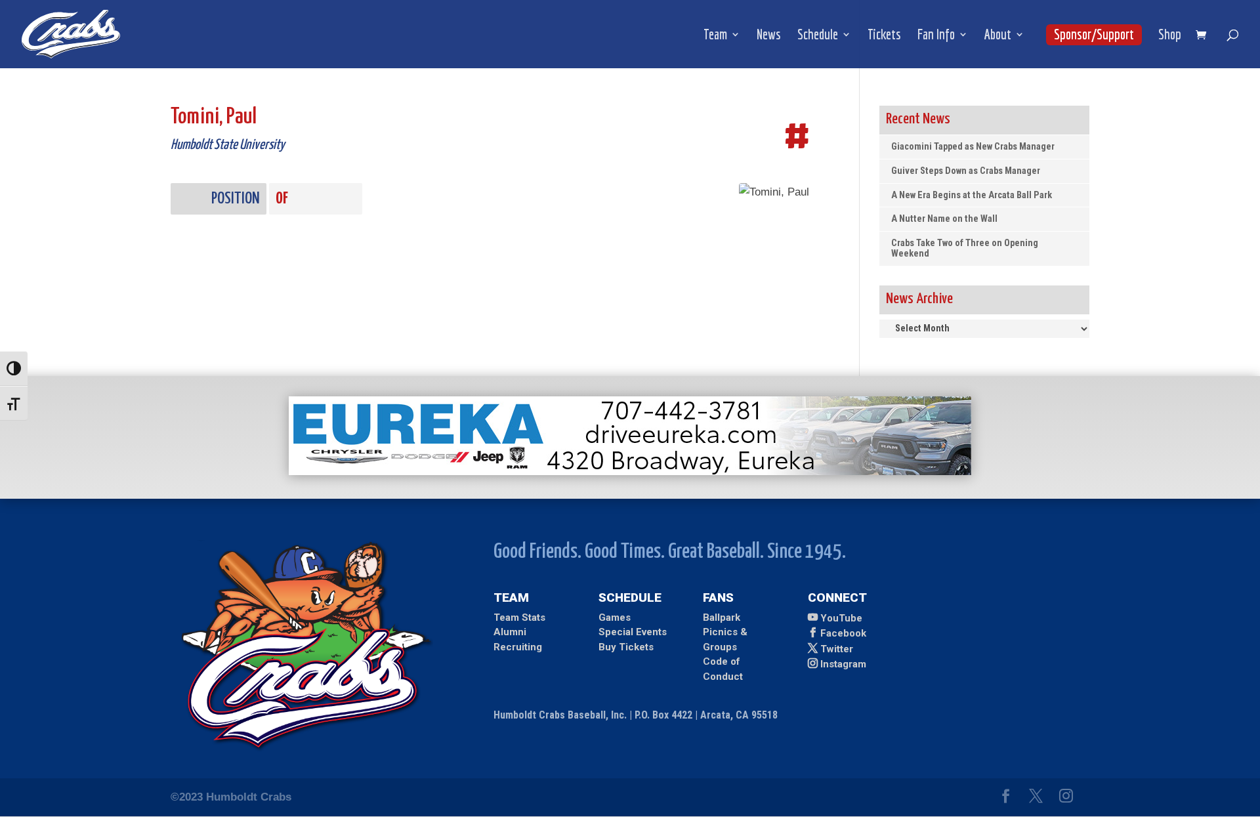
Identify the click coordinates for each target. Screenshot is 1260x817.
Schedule (817, 36)
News (769, 36)
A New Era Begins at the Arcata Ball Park (971, 195)
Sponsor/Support (1094, 34)
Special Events (632, 632)
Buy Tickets (626, 647)
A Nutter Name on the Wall (944, 218)
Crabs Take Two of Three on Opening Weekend (964, 248)
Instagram (843, 664)
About (997, 36)
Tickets (884, 36)
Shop (1169, 36)
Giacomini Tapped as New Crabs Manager (973, 146)
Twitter (836, 649)
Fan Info (936, 36)
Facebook (843, 633)
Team (715, 36)
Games (614, 617)
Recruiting (518, 647)
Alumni (510, 632)
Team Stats (519, 617)
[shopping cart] (1204, 35)
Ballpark (721, 617)
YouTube (841, 618)
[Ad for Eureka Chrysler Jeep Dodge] (630, 471)
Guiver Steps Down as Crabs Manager (965, 171)
